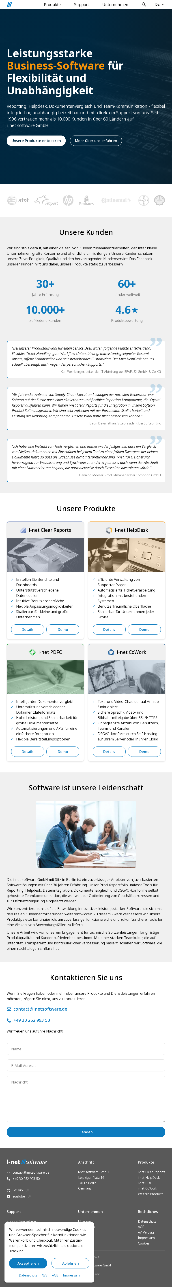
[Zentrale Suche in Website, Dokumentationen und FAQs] (144, 4)
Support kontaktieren (22, 1221)
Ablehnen (70, 1263)
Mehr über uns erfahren (96, 140)
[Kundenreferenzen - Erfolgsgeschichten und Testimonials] (86, 200)
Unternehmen (115, 4)
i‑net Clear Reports (151, 1172)
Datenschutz (147, 1221)
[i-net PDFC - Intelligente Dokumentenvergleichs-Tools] (45, 677)
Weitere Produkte (150, 1194)
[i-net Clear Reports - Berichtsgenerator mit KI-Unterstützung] (45, 555)
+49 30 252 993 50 (31, 1020)
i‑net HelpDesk (149, 1177)
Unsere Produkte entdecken (36, 140)
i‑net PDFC (146, 1183)
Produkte (52, 4)
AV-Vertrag (146, 1232)
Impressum (146, 1238)
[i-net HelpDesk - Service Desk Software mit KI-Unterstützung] (126, 555)
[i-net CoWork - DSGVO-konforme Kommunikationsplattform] (126, 677)
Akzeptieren (28, 1263)
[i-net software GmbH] (9, 4)
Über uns (84, 1221)
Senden (86, 1132)
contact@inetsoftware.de (40, 1009)
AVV (44, 1275)
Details (28, 629)
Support (81, 4)
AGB (141, 1227)
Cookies (144, 1243)
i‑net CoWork (147, 1188)
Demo (63, 629)
